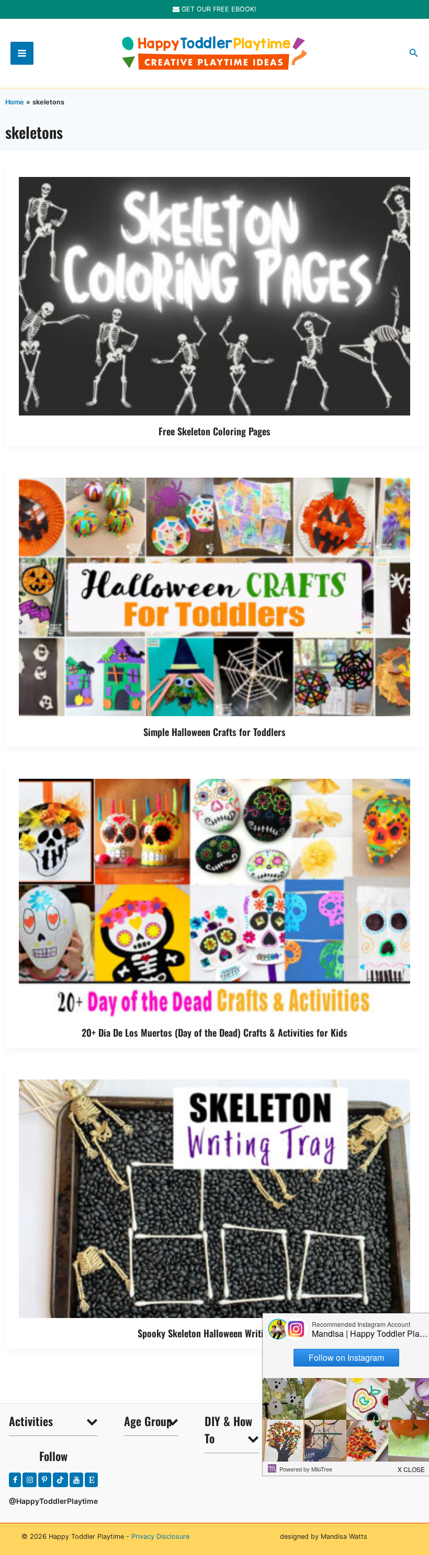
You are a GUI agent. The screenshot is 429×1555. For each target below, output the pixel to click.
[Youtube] (77, 1480)
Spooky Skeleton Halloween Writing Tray (214, 1333)
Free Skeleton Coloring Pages (214, 431)
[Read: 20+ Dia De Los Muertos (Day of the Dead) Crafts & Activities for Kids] (214, 897)
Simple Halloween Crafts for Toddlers (214, 732)
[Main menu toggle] (21, 53)
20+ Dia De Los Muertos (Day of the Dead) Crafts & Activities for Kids (214, 1032)
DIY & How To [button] (228, 1429)
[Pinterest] (44, 1480)
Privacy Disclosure (160, 1536)
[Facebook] (15, 1480)
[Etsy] (91, 1480)
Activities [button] (31, 1420)
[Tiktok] (60, 1480)
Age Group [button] (148, 1420)
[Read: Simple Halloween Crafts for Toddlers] (214, 596)
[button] (414, 53)
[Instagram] (29, 1480)
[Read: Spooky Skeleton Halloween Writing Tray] (214, 1197)
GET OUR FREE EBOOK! (217, 9)
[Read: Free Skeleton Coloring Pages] (214, 295)
